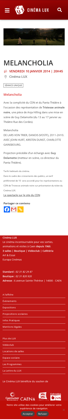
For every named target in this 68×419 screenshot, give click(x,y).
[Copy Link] (20, 209)
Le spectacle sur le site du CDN (21, 195)
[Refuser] (63, 410)
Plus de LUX (9, 338)
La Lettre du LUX (12, 370)
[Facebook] (7, 209)
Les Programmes (12, 364)
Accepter (28, 413)
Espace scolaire (11, 357)
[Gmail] (14, 209)
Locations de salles (13, 351)
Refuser (42, 413)
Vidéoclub (8, 344)
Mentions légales (12, 326)
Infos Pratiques (11, 320)
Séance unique (13, 85)
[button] (59, 10)
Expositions (9, 307)
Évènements (10, 301)
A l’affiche (8, 294)
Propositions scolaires (15, 313)
